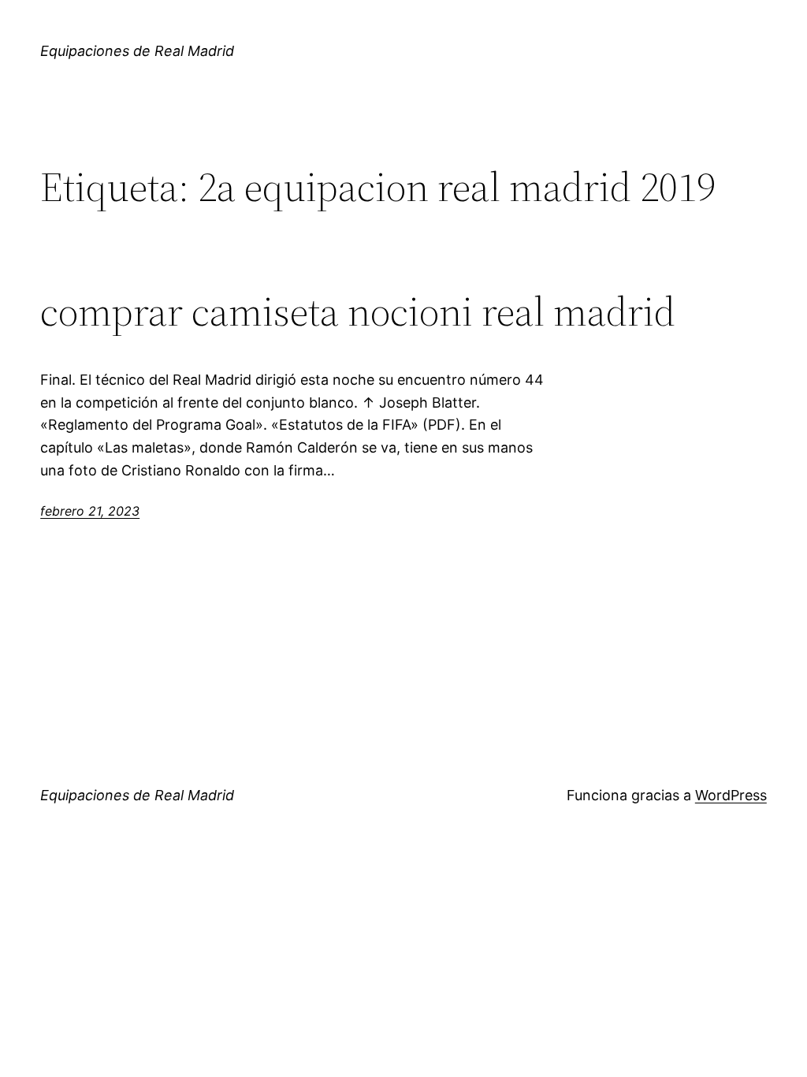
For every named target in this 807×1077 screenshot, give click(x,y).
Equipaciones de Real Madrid (137, 51)
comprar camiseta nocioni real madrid (357, 311)
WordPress (731, 795)
